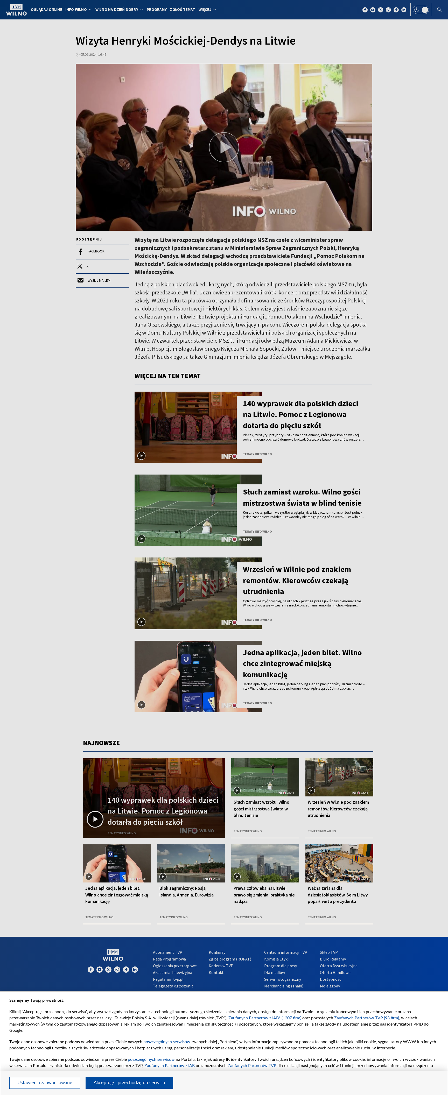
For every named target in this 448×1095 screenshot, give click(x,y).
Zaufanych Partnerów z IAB (169, 1066)
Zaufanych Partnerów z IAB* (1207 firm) (264, 1018)
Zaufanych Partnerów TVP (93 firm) (366, 1018)
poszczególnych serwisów (166, 1042)
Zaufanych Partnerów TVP (252, 1066)
